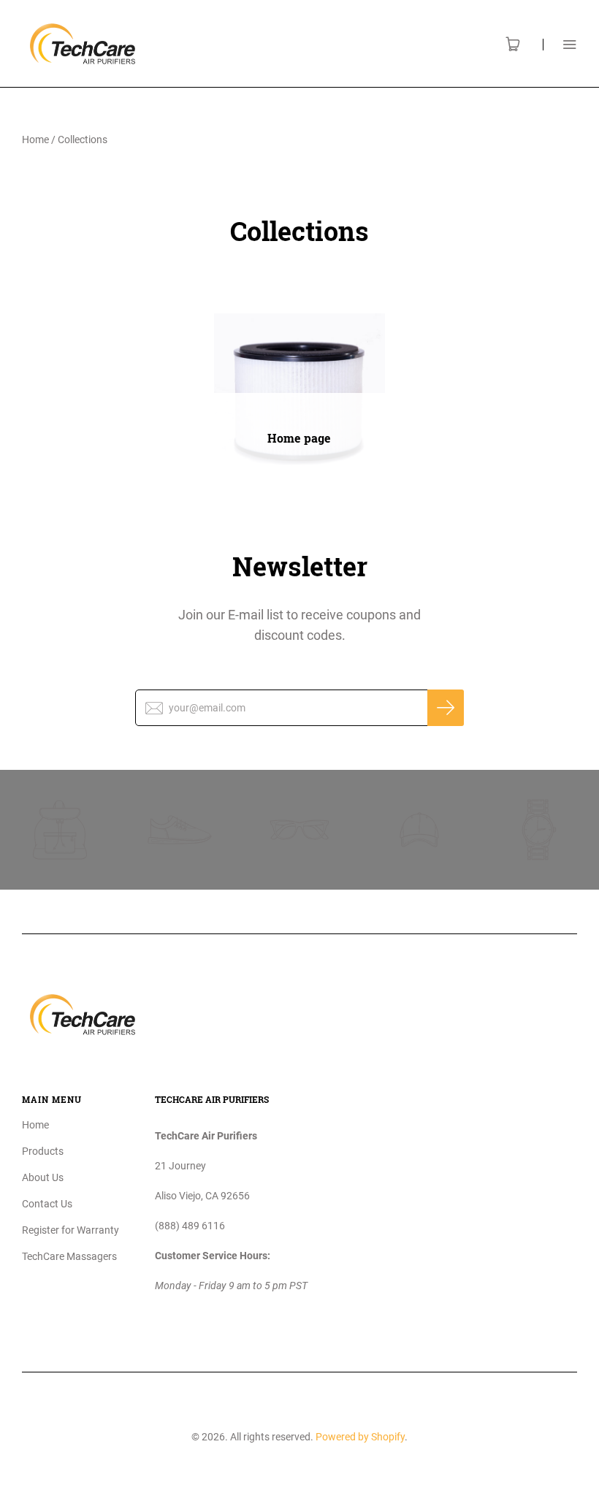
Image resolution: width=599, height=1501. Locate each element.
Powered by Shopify (360, 1437)
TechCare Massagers (69, 1256)
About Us (43, 1177)
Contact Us (47, 1204)
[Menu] (560, 44)
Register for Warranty (70, 1230)
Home (35, 139)
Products (43, 1151)
